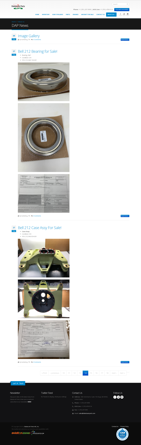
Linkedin (127, 14)
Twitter (124, 14)
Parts (68, 14)
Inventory (46, 14)
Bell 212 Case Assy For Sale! (39, 227)
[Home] (18, 6)
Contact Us (100, 14)
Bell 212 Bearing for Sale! (37, 51)
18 (107, 373)
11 (69, 373)
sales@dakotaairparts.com (87, 413)
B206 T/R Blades (57, 14)
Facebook (120, 14)
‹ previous (54, 373)
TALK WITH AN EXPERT (121, 9)
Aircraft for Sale (87, 14)
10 (64, 373)
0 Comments (37, 39)
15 (91, 373)
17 (102, 373)
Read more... (125, 39)
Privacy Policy (124, 426)
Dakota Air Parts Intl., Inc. (31, 426)
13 (80, 373)
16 (96, 373)
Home (37, 14)
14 (85, 373)
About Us (110, 14)
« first (44, 373)
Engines (75, 14)
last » (122, 373)
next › (114, 373)
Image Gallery (29, 35)
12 (74, 373)
